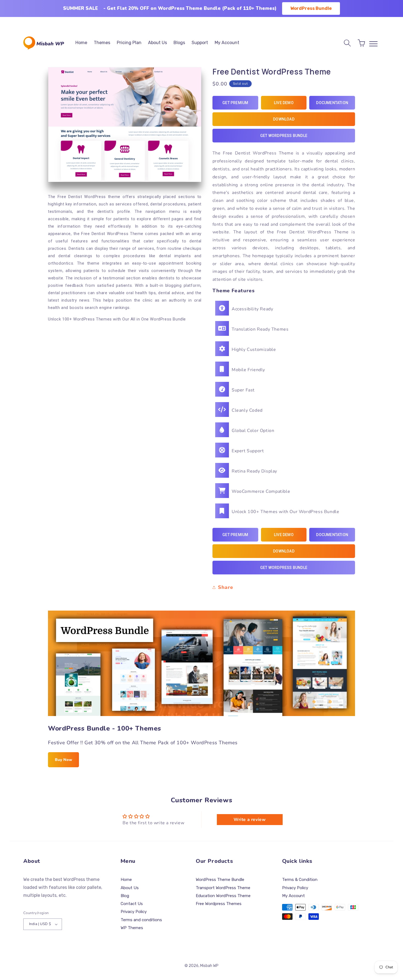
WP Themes (132, 927)
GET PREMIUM (235, 103)
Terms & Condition (299, 879)
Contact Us (132, 903)
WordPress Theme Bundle (220, 879)
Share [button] (225, 587)
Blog (125, 895)
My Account (293, 895)
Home (126, 879)
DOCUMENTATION (332, 103)
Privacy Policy (134, 911)
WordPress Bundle (311, 8)
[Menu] (373, 43)
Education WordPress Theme (223, 895)
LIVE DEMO (284, 103)
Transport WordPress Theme (223, 887)
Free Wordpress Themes (219, 903)
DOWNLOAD (283, 119)
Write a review (250, 820)
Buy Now (63, 759)
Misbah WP (209, 965)
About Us (130, 887)
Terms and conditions (141, 919)
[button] (347, 43)
